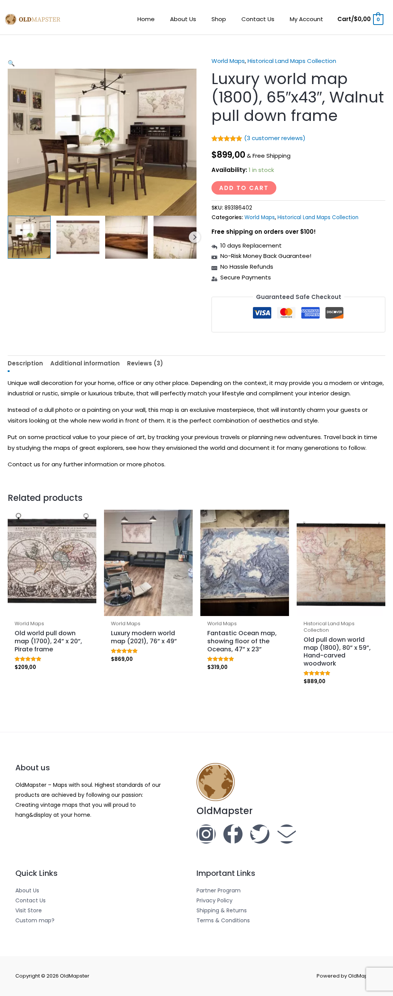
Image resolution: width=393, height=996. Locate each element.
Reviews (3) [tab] (145, 363)
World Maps (228, 61)
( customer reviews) (274, 138)
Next (194, 237)
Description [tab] (25, 363)
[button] (102, 63)
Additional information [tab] (85, 363)
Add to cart (244, 188)
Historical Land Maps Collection (292, 61)
